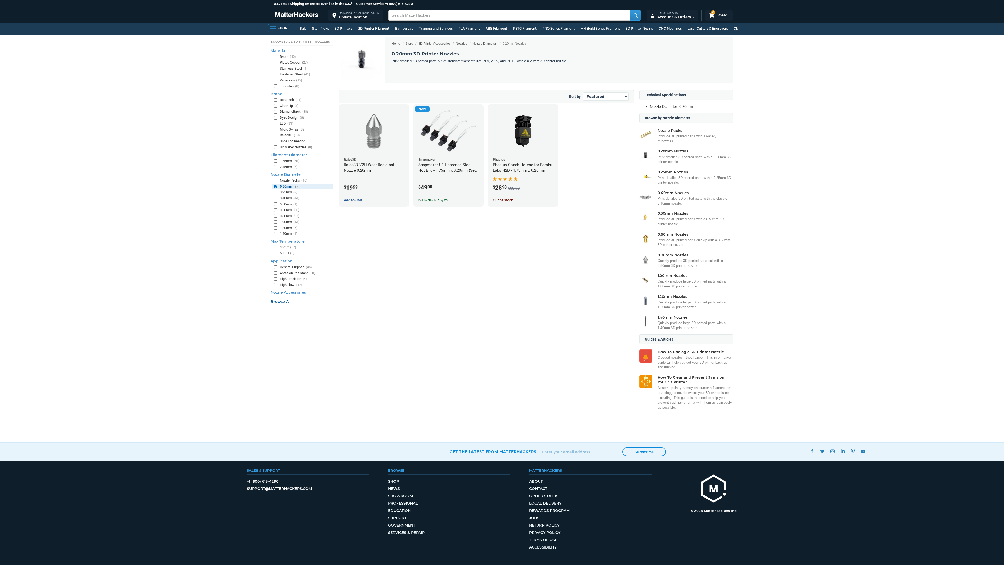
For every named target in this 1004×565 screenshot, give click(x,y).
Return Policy (544, 525)
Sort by (575, 96)
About (536, 481)
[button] (355, 15)
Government (401, 525)
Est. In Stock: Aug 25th (434, 200)
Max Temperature (288, 241)
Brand (277, 94)
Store (409, 44)
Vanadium (291, 80)
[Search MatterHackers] (635, 15)
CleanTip (289, 106)
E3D (286, 123)
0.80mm (289, 216)
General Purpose (296, 267)
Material (278, 50)
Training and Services (436, 28)
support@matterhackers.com (279, 488)
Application (282, 261)
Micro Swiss (293, 129)
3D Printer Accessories (434, 44)
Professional (403, 503)
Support (397, 518)
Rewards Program (549, 510)
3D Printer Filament (373, 28)
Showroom (400, 496)
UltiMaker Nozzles (296, 147)
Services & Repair (406, 532)
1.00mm (289, 222)
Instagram (832, 451)
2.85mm (289, 167)
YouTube (863, 451)
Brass (288, 57)
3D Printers (343, 28)
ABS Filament (496, 28)
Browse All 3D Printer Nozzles (300, 41)
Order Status (543, 496)
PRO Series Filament (558, 28)
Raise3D (290, 135)
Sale (303, 28)
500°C (287, 253)
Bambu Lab (404, 28)
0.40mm (289, 198)
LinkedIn (842, 451)
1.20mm (289, 228)
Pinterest (852, 451)
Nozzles (461, 44)
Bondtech (290, 100)
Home (396, 44)
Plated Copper (294, 62)
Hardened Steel (295, 74)
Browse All (281, 301)
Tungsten (289, 86)
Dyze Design (292, 118)
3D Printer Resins (639, 28)
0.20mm (289, 186)
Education (399, 510)
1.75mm (289, 161)
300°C (288, 247)
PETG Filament (525, 28)
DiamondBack (294, 112)
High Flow (291, 285)
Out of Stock (503, 200)
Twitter (822, 451)
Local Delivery (545, 503)
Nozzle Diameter (484, 44)
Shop (393, 481)
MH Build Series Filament (600, 28)
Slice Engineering (296, 141)
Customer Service (370, 4)
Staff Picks (320, 28)
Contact (538, 488)
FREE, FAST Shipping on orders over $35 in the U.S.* (311, 4)
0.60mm (289, 210)
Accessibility (543, 547)
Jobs (534, 518)
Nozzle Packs (293, 180)
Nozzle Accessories (288, 292)
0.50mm (289, 204)
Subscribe (644, 452)
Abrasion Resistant (297, 273)
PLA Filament (469, 28)
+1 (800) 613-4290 (399, 4)
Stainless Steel (294, 68)
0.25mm (289, 192)
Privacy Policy (544, 532)
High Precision (293, 279)
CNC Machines (670, 28)
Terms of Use (543, 540)
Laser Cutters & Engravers (707, 28)
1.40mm (289, 233)
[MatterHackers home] (297, 15)
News (394, 488)
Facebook (812, 451)
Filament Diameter (289, 154)
